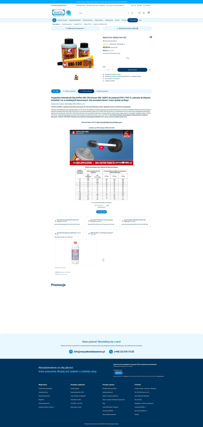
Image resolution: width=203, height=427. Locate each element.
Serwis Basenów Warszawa (142, 396)
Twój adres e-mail (117, 370)
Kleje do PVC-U (87, 24)
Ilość (104, 67)
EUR (132, 5)
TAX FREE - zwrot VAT (76, 403)
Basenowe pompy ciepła (127, 28)
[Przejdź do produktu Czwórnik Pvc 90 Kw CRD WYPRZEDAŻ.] (74, 300)
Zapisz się (118, 372)
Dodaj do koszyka (132, 69)
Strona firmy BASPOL (140, 411)
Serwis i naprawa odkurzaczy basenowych (114, 399)
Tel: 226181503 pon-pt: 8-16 (142, 392)
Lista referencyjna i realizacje (110, 407)
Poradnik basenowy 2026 (109, 388)
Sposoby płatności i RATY (77, 392)
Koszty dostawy (75, 388)
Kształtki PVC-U (78, 24)
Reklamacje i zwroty (76, 407)
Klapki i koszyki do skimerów (110, 396)
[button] (131, 13)
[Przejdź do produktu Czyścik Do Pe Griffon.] (76, 253)
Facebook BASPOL (140, 407)
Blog (104, 403)
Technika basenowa (67, 24)
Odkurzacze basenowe (76, 28)
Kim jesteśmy (138, 399)
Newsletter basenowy (44, 396)
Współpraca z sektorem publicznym (144, 403)
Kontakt (137, 414)
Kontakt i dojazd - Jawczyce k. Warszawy (145, 388)
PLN (135, 5)
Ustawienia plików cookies (46, 407)
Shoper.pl (116, 423)
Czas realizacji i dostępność (78, 396)
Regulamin (41, 399)
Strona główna (56, 24)
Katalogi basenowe (108, 392)
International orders (76, 399)
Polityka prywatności (44, 403)
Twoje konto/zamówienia (45, 388)
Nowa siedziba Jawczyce (109, 414)
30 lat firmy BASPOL (108, 411)
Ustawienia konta (43, 392)
